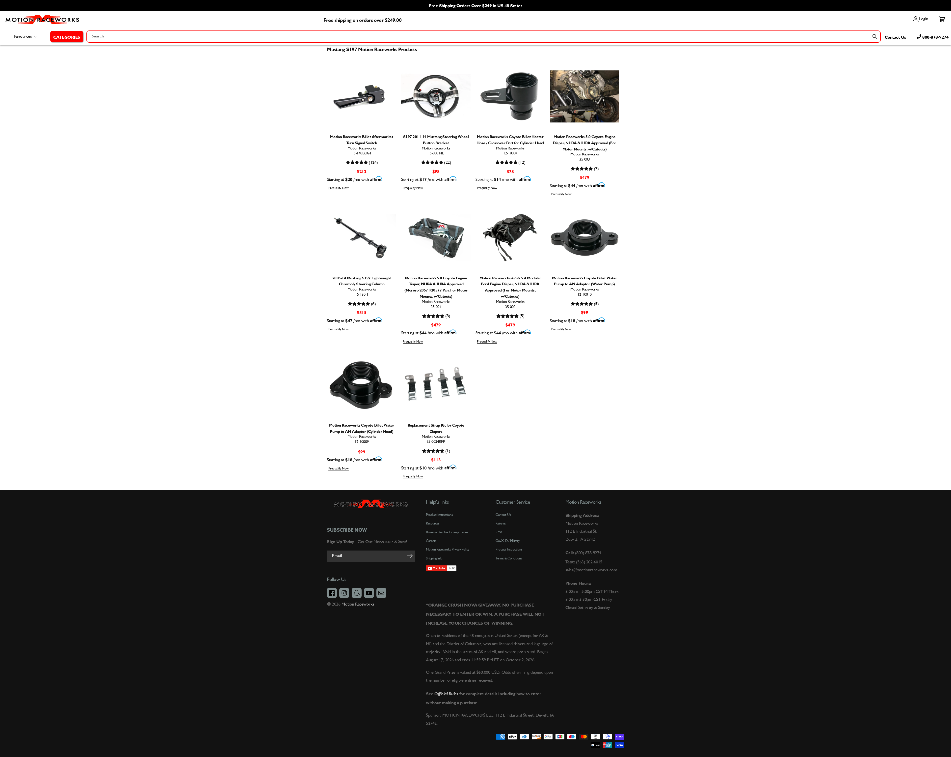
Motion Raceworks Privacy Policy (447, 549)
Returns (501, 523)
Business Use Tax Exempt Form (447, 532)
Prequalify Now (338, 188)
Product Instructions (509, 549)
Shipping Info (434, 558)
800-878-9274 (935, 36)
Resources (432, 523)
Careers (431, 541)
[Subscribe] (409, 555)
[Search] (874, 36)
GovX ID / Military (508, 541)
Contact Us (895, 36)
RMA (499, 532)
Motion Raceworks (358, 604)
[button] (66, 36)
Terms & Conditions (509, 558)
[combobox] (483, 36)
